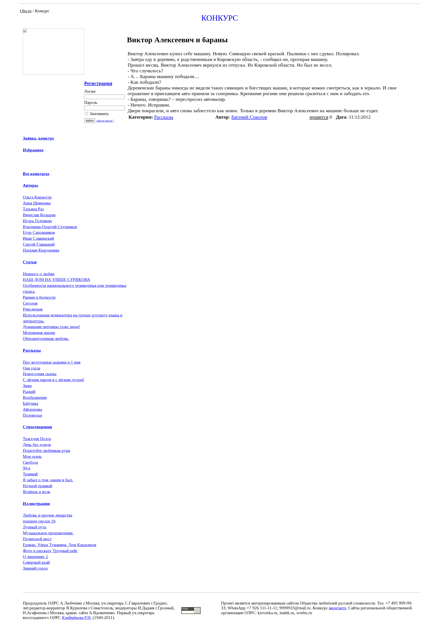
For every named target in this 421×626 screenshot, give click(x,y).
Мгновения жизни (39, 332)
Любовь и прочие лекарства (47, 515)
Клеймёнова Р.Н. (77, 617)
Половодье (32, 415)
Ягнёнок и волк (36, 491)
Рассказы (163, 117)
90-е (26, 468)
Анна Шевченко (37, 203)
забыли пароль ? (105, 120)
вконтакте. (338, 608)
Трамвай (30, 474)
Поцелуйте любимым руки (46, 450)
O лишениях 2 (35, 556)
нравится (319, 117)
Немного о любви (38, 274)
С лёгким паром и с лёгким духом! (53, 379)
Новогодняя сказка (39, 374)
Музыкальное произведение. (48, 533)
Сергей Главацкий (39, 244)
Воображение (35, 397)
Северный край (36, 562)
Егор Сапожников (39, 232)
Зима (27, 385)
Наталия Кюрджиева (41, 250)
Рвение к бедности (39, 297)
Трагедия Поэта (37, 438)
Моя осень (32, 456)
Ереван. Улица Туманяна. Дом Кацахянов (59, 544)
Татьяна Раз (33, 209)
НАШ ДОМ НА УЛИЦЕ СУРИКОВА (56, 279)
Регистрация (98, 83)
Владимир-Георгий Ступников (50, 226)
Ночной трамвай (37, 486)
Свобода (30, 462)
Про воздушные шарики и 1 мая (51, 362)
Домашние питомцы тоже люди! (51, 326)
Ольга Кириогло (37, 197)
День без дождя (37, 444)
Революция (33, 309)
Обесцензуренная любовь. (46, 338)
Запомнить (99, 113)
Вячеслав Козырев (39, 215)
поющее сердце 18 (39, 521)
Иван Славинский (38, 238)
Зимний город (35, 568)
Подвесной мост (37, 539)
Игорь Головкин (37, 221)
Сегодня (30, 303)
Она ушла (31, 368)
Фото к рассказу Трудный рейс (50, 550)
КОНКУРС (219, 18)
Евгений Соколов (249, 117)
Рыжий (29, 391)
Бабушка (30, 403)
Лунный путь (34, 527)
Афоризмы (32, 409)
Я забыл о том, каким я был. (48, 480)
